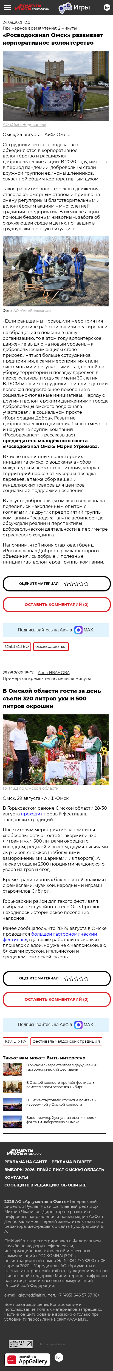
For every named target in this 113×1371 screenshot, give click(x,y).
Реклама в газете (72, 1161)
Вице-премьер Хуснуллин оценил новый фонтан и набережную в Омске (61, 1120)
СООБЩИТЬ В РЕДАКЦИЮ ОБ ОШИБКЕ (45, 1185)
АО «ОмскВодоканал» (24, 124)
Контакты (16, 1177)
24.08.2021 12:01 (17, 22)
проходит (32, 814)
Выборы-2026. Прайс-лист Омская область (54, 1169)
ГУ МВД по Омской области (31, 788)
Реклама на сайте (25, 1161)
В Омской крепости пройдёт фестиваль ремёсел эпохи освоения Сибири (60, 1084)
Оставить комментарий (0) (57, 604)
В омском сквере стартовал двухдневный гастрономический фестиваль (61, 1067)
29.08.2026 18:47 (18, 672)
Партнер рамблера (52, 1344)
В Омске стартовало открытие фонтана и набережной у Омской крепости (61, 1102)
